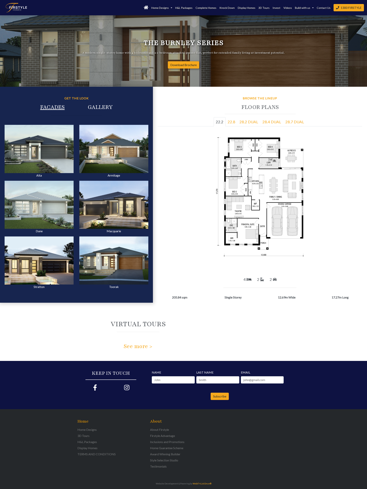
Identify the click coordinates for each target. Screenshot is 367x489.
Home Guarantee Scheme (166, 448)
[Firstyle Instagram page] (127, 388)
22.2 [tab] (219, 121)
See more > (138, 346)
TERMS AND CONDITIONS (96, 454)
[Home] (146, 7)
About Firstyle (159, 429)
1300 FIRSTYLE (351, 7)
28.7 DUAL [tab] (294, 121)
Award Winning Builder (165, 454)
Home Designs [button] (160, 7)
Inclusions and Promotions (167, 442)
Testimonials (158, 466)
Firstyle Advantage (162, 435)
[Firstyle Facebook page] (95, 388)
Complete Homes (206, 7)
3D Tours (264, 7)
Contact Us (323, 7)
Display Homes (246, 7)
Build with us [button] (303, 7)
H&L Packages (183, 7)
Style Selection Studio (164, 460)
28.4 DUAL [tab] (271, 121)
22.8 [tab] (231, 121)
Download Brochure (183, 65)
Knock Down (227, 7)
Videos (287, 7)
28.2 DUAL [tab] (249, 121)
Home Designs (87, 429)
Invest (276, 7)
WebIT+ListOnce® (202, 483)
